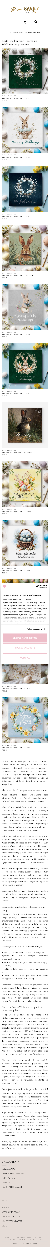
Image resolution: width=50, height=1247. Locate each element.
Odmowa (25, 658)
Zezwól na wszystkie (25, 638)
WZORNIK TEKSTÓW (10, 1212)
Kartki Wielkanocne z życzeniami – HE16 (16, 571)
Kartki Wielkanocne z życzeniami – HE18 (16, 689)
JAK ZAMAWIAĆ (8, 1169)
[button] (12, 22)
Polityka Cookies (35, 1239)
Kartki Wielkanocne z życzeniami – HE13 (16, 216)
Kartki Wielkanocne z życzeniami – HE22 (16, 157)
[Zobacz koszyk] (24, 22)
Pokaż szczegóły (34, 629)
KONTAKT (6, 1208)
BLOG (4, 1226)
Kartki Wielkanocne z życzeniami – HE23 (16, 511)
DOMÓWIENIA (8, 1178)
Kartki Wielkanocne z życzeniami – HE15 (16, 393)
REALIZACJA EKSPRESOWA (13, 1174)
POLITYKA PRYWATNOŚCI (17, 1239)
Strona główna (16, 32)
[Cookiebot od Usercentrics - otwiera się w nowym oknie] (36, 586)
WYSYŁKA (6, 1183)
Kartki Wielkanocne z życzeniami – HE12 (16, 98)
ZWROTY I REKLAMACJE (12, 1187)
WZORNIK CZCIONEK (11, 1217)
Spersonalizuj (23, 648)
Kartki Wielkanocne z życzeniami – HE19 (16, 748)
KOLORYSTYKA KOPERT (12, 1221)
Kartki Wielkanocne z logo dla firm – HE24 (17, 452)
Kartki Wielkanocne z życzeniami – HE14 (16, 334)
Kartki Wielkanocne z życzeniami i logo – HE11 (18, 275)
